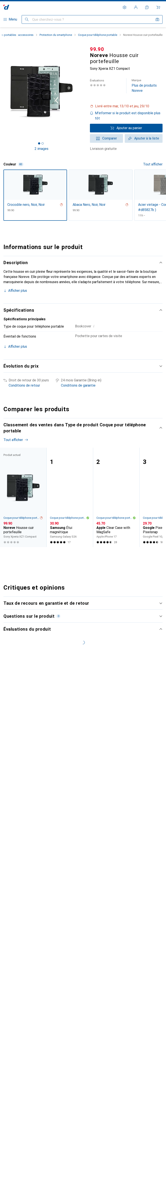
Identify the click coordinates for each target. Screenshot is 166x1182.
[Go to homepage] (6, 7)
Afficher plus (17, 291)
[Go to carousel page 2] (79, 555)
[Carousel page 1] (75, 555)
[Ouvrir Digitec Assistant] (147, 7)
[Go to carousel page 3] (82, 555)
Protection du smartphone (56, 34)
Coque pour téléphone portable (97, 34)
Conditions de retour (24, 385)
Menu (13, 19)
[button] (126, 106)
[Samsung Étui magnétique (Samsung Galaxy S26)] (69, 497)
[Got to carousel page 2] (43, 143)
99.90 (97, 49)
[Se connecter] (135, 7)
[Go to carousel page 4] (86, 555)
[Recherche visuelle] (157, 19)
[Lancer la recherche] (27, 19)
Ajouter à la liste (146, 138)
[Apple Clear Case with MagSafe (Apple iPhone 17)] (116, 497)
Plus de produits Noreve (144, 86)
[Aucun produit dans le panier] (158, 7)
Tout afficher (153, 164)
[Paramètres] (124, 7)
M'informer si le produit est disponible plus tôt (127, 115)
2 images (41, 149)
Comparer (109, 138)
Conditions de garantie (78, 385)
